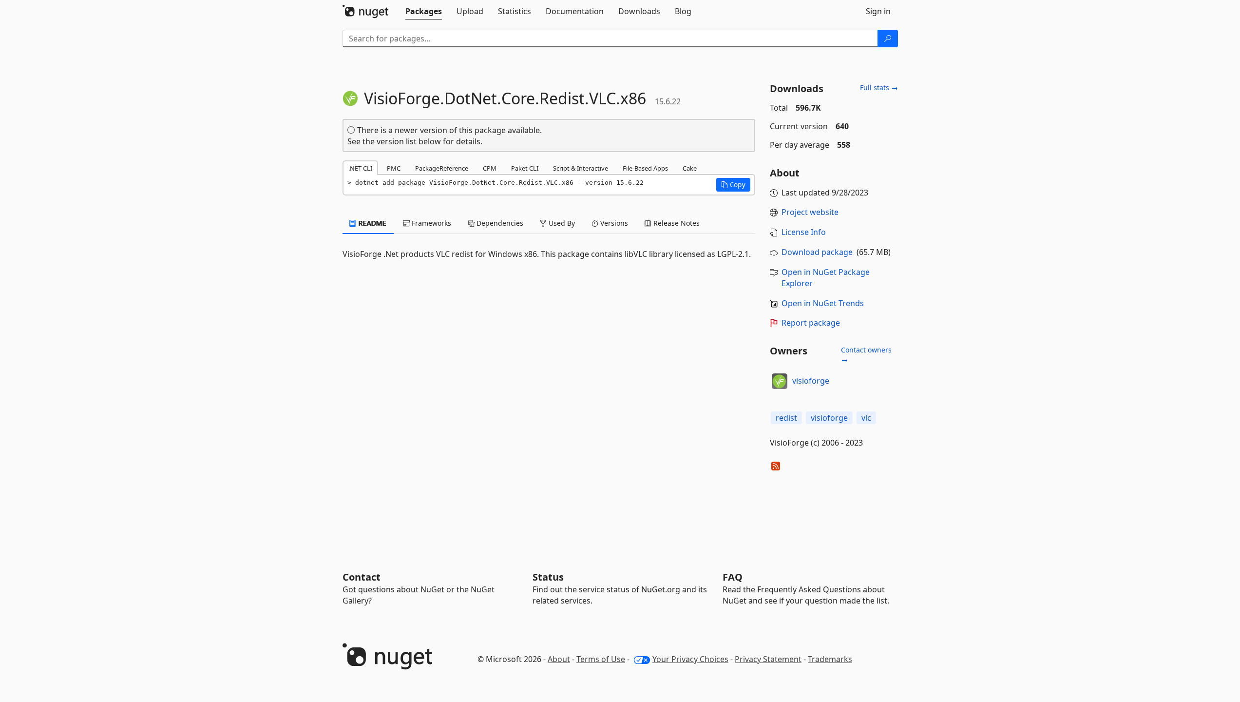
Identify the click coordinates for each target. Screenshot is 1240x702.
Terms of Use (600, 659)
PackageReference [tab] (441, 168)
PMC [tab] (394, 168)
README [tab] (371, 223)
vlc (866, 417)
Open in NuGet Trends (823, 303)
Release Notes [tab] (675, 223)
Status (548, 577)
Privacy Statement (768, 659)
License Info (804, 232)
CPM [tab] (489, 168)
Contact (362, 577)
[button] (733, 185)
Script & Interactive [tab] (580, 168)
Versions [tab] (613, 223)
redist (786, 417)
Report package (811, 322)
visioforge (810, 380)
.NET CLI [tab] (360, 168)
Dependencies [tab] (499, 223)
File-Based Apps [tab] (645, 168)
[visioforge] (779, 381)
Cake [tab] (690, 168)
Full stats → (879, 87)
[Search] (888, 38)
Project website (810, 212)
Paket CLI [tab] (524, 168)
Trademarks (830, 659)
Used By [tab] (561, 223)
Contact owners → (866, 354)
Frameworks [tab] (430, 223)
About (559, 659)
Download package (817, 252)
